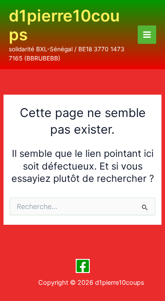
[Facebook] (83, 266)
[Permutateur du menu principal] (147, 34)
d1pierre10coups (64, 25)
